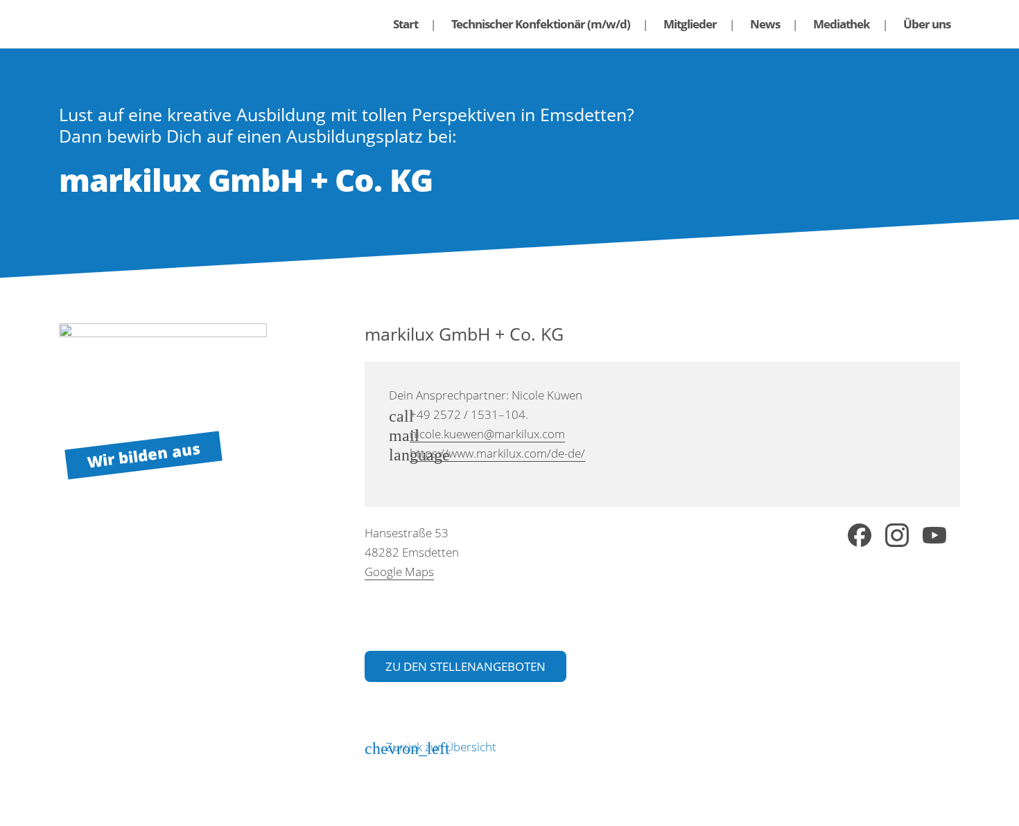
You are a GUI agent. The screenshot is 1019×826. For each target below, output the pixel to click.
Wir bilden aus (143, 455)
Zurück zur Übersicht (440, 747)
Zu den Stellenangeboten (465, 666)
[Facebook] (859, 537)
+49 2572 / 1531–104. (469, 414)
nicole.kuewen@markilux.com (487, 434)
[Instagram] (897, 537)
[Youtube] (934, 537)
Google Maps (399, 572)
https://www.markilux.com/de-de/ (497, 453)
